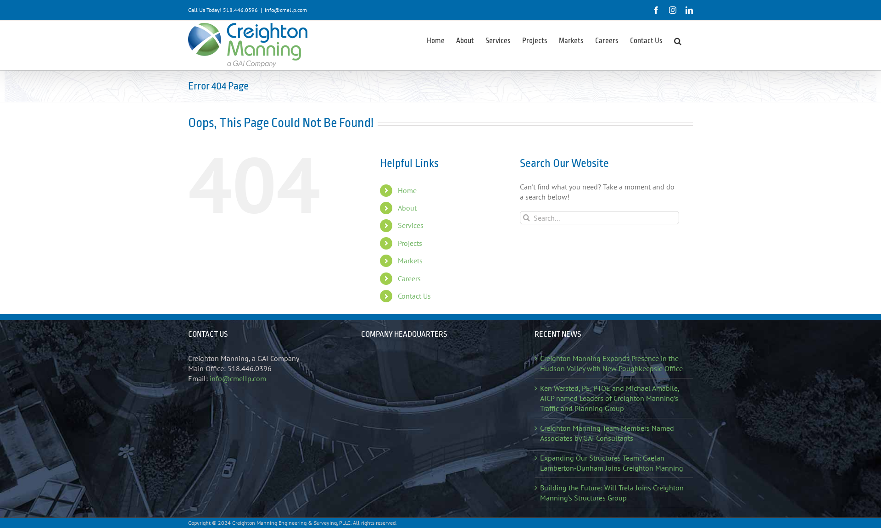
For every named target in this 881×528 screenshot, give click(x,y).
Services (411, 225)
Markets (410, 260)
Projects (410, 243)
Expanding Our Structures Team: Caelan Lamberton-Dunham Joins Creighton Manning (611, 462)
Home (407, 190)
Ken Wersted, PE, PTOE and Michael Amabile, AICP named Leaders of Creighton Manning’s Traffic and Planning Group (609, 398)
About (407, 207)
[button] (677, 40)
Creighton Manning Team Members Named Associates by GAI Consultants (607, 433)
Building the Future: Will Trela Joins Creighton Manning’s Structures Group (612, 492)
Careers (409, 278)
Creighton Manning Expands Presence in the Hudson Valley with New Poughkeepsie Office (611, 363)
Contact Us (414, 295)
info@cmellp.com (286, 9)
